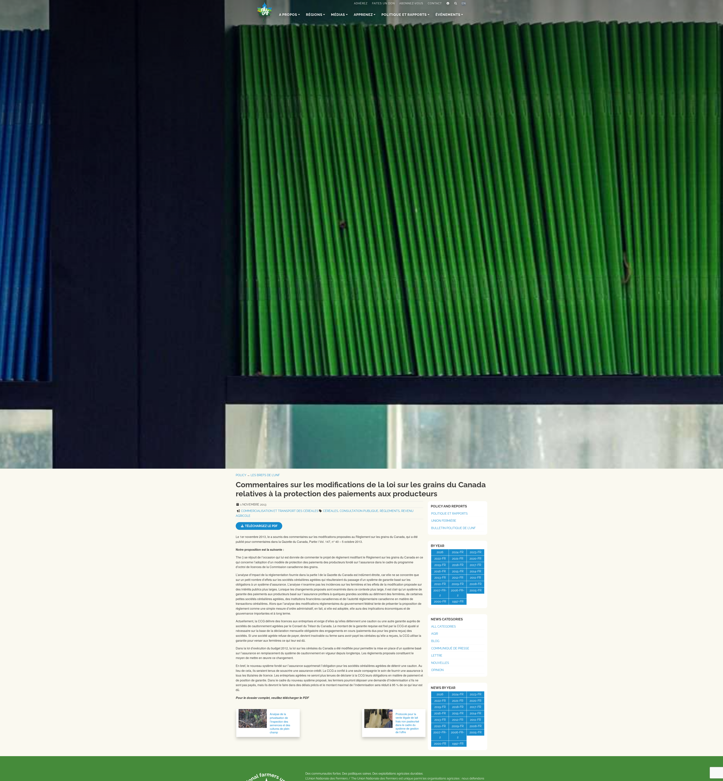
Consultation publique (359, 511)
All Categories (443, 626)
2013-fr (440, 577)
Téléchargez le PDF (261, 526)
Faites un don (383, 3)
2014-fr (475, 571)
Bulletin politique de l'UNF (453, 528)
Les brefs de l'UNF (265, 475)
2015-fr (457, 571)
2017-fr (475, 565)
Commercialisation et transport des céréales (279, 511)
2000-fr (440, 601)
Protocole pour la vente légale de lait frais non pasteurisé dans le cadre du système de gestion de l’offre (407, 723)
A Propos (288, 15)
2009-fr (458, 584)
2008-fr (475, 584)
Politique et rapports (404, 15)
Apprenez (363, 15)
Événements (447, 15)
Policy (241, 475)
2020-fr (475, 558)
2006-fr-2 (457, 593)
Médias (338, 15)
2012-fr (457, 577)
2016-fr (440, 571)
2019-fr (440, 565)
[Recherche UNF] (456, 3)
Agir (434, 633)
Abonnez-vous (411, 3)
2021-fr (457, 558)
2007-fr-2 (440, 593)
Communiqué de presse (450, 648)
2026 (440, 552)
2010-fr (440, 584)
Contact (435, 3)
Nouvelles (440, 663)
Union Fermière (443, 520)
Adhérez (361, 3)
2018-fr (457, 565)
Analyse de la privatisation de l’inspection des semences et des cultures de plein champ (280, 723)
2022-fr (440, 558)
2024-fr (457, 552)
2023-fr (475, 552)
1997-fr (457, 601)
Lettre (436, 655)
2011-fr (475, 577)
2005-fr (475, 590)
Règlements (390, 511)
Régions (314, 15)
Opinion (437, 670)
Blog (435, 641)
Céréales (330, 511)
